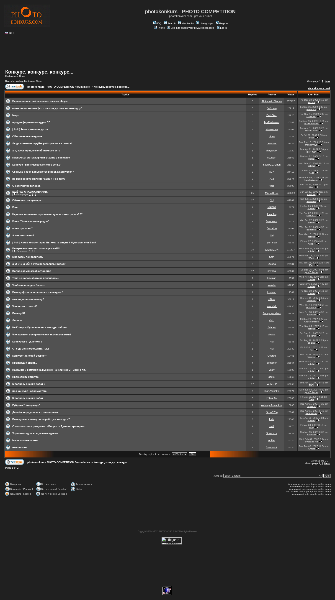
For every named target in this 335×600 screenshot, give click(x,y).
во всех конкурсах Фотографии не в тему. (38, 178)
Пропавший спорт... (24, 362)
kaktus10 (311, 215)
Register (224, 23)
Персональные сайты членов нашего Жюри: (40, 101)
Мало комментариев (25, 440)
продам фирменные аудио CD (31, 122)
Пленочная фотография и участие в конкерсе (41, 157)
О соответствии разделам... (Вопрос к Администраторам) (48, 426)
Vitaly (272, 369)
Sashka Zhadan (272, 164)
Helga (311, 159)
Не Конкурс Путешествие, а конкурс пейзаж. (39, 327)
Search (171, 23)
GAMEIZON (271, 249)
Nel (271, 200)
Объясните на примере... (28, 200)
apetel (271, 376)
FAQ (158, 23)
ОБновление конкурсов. (27, 136)
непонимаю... (20, 447)
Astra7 (311, 244)
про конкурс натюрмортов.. (29, 391)
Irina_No (271, 214)
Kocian (311, 102)
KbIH (271, 320)
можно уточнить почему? (28, 299)
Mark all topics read (319, 88)
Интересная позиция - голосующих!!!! (36, 248)
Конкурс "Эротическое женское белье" (36, 164)
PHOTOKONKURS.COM (170, 531)
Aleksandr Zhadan (272, 101)
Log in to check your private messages (192, 27)
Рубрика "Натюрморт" (26, 405)
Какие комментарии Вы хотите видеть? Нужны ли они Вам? (58, 242)
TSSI (311, 385)
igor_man (311, 152)
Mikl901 (272, 207)
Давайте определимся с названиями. (35, 412)
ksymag (271, 278)
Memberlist (188, 23)
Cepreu (272, 355)
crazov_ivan (311, 130)
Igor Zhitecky (311, 272)
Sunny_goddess (272, 313)
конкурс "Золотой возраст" (29, 355)
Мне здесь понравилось (27, 256)
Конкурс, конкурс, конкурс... (39, 72)
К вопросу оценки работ (27, 398)
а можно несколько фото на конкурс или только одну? (47, 108)
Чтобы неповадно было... (28, 285)
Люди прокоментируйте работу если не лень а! (42, 143)
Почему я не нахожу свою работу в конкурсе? (41, 419)
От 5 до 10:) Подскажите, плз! (30, 348)
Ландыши (271, 150)
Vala (271, 185)
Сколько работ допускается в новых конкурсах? (43, 171)
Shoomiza (271, 433)
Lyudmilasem (311, 180)
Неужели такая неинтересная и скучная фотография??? (47, 214)
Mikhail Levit (271, 193)
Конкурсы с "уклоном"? (27, 341)
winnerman (272, 129)
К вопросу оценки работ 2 (28, 384)
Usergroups (206, 23)
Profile (161, 27)
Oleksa (272, 264)
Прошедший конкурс (25, 376)
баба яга (272, 108)
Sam (271, 256)
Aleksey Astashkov (271, 405)
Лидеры (17, 320)
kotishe (311, 166)
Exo (311, 265)
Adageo (272, 327)
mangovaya (311, 144)
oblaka (271, 334)
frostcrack (271, 447)
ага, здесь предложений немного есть (36, 150)
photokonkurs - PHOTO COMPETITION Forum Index (58, 86)
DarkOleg (271, 115)
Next (327, 81)
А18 (272, 178)
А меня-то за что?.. (24, 235)
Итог (15, 207)
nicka (272, 136)
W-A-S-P (272, 384)
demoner (272, 143)
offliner (271, 299)
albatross (311, 201)
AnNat (271, 440)
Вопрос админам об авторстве (31, 271)
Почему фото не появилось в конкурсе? (37, 292)
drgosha (311, 406)
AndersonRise (311, 321)
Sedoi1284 (272, 412)
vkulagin (271, 157)
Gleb (311, 399)
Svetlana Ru (311, 441)
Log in (223, 27)
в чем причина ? (22, 228)
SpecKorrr (271, 221)
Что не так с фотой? (25, 306)
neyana (272, 271)
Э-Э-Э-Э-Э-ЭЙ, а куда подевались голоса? (39, 264)
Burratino (272, 228)
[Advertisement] (167, 53)
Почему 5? (18, 313)
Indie (271, 419)
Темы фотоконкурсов (34, 129)
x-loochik (272, 306)
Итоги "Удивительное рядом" (30, 221)
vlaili (271, 426)
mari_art (311, 194)
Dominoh (311, 300)
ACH (271, 171)
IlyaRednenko (271, 122)
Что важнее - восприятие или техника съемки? (41, 334)
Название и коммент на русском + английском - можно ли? (49, 369)
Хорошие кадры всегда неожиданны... (36, 433)
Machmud (311, 307)
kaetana (271, 292)
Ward (311, 258)
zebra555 (271, 398)
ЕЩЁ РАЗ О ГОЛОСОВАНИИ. (30, 191)
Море (15, 115)
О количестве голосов (26, 185)
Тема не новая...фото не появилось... (35, 278)
